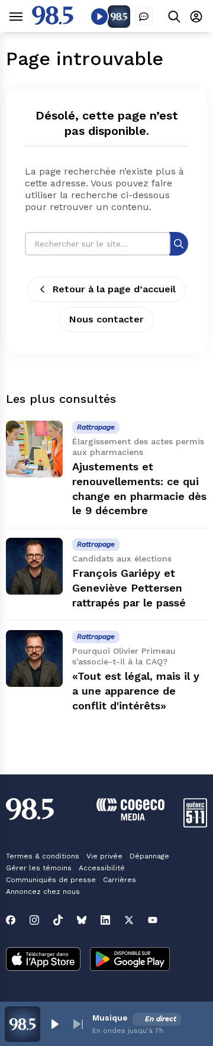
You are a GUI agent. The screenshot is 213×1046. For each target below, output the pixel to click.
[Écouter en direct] (99, 16)
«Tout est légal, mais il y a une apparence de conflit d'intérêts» (135, 691)
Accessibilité (102, 868)
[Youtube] (152, 920)
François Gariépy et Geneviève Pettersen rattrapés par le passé (129, 588)
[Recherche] (178, 243)
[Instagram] (34, 920)
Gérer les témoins (39, 868)
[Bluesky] (81, 920)
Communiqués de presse (51, 880)
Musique (110, 1017)
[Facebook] (10, 920)
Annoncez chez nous (43, 891)
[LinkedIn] (105, 920)
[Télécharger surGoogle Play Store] (130, 960)
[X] (129, 920)
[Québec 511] (195, 824)
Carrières (119, 880)
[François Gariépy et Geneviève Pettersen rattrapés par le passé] (34, 566)
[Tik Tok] (58, 920)
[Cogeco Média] (130, 817)
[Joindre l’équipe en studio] (144, 16)
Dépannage (149, 856)
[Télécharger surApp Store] (43, 960)
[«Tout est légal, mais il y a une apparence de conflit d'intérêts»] (34, 658)
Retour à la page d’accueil (114, 289)
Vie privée (104, 856)
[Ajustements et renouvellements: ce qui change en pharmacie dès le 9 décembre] (34, 449)
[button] (54, 1024)
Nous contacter (106, 319)
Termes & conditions (42, 856)
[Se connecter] (196, 16)
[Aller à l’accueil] (52, 21)
